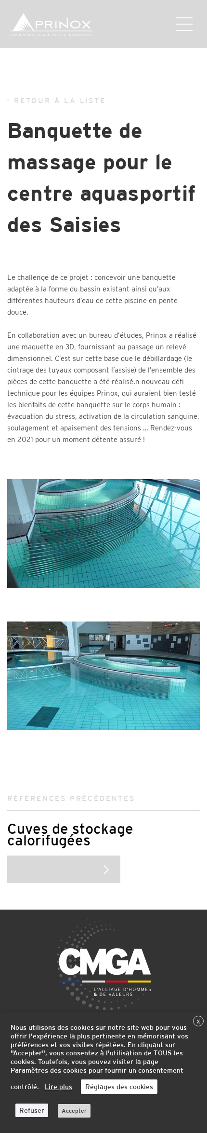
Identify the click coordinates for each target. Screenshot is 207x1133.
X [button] (198, 1021)
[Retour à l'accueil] (67, 24)
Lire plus (58, 1087)
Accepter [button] (74, 1110)
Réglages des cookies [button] (119, 1087)
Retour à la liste (60, 101)
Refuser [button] (31, 1110)
